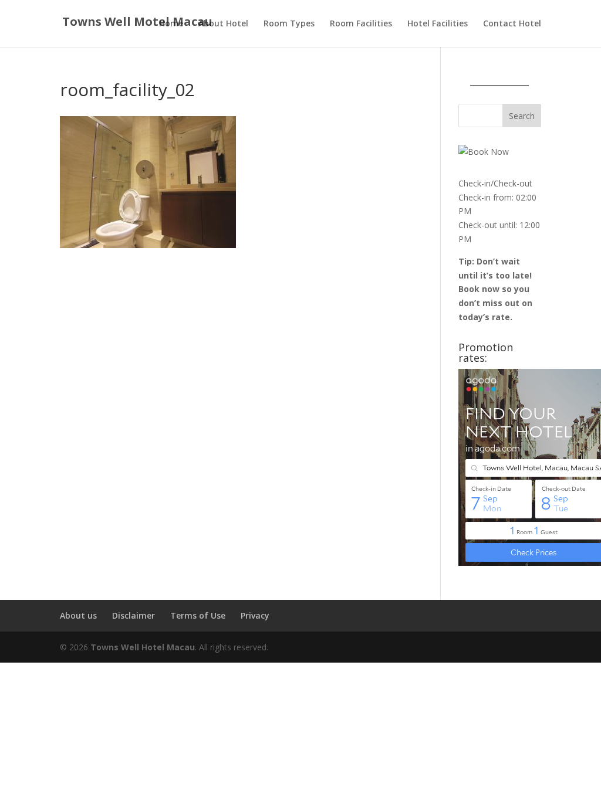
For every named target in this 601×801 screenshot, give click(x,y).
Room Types (289, 24)
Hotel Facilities (437, 24)
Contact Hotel (512, 24)
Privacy (255, 615)
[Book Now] (483, 151)
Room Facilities (361, 24)
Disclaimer (133, 615)
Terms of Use (197, 615)
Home (171, 24)
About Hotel (223, 24)
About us (78, 615)
